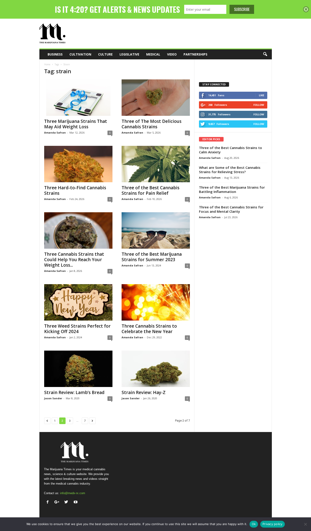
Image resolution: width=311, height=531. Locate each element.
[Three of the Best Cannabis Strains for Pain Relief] (156, 164)
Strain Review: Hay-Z (144, 392)
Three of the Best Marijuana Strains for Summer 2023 (152, 257)
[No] (305, 524)
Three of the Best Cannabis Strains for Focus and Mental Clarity (231, 209)
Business (55, 54)
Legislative (129, 54)
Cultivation (80, 54)
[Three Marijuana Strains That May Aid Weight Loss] (78, 97)
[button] (265, 54)
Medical (153, 54)
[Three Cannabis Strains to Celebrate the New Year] (156, 302)
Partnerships (195, 54)
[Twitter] (67, 502)
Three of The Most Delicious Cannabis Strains (151, 124)
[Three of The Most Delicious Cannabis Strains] (156, 97)
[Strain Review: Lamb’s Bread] (78, 369)
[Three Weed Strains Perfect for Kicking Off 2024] (78, 302)
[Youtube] (76, 502)
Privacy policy (273, 524)
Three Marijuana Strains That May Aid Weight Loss (75, 124)
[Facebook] (48, 502)
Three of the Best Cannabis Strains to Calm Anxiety (230, 149)
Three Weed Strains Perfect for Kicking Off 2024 (77, 328)
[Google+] (58, 502)
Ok (254, 524)
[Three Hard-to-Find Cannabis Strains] (78, 164)
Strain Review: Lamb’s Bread (74, 392)
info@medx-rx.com (72, 493)
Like (261, 95)
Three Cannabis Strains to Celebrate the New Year (149, 328)
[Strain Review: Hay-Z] (156, 369)
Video (172, 54)
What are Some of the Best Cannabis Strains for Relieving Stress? (229, 169)
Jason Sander (53, 398)
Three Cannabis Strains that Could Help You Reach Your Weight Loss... (74, 259)
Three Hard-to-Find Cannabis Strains (75, 190)
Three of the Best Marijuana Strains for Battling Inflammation (232, 189)
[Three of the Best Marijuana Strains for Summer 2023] (156, 230)
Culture (105, 54)
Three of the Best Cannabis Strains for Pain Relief (150, 190)
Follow (258, 104)
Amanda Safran (55, 132)
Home (47, 64)
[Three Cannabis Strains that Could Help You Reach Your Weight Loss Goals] (78, 230)
